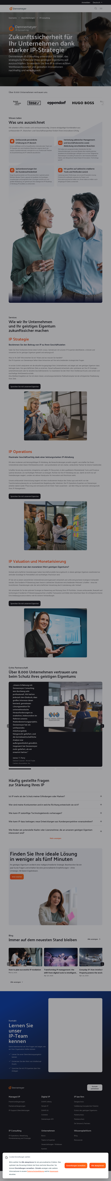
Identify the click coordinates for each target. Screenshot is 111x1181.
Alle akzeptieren (97, 1165)
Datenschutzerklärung (35, 1171)
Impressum (54, 1171)
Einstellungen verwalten (75, 1165)
